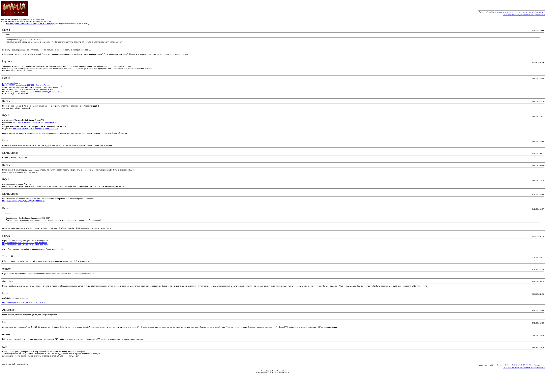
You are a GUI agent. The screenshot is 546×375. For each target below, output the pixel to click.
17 (524, 12)
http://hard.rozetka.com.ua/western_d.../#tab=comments (25, 245)
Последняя (538, 12)
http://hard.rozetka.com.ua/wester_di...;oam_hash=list (24, 243)
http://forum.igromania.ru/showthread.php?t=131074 (23, 302)
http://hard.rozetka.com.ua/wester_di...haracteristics (42, 91)
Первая (498, 12)
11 (521, 12)
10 (519, 12)
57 (527, 12)
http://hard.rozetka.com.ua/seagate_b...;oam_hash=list (35, 129)
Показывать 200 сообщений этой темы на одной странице (524, 15)
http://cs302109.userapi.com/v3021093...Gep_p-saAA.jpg (25, 85)
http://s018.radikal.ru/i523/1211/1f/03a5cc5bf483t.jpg (23, 201)
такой (217, 327)
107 (530, 12)
